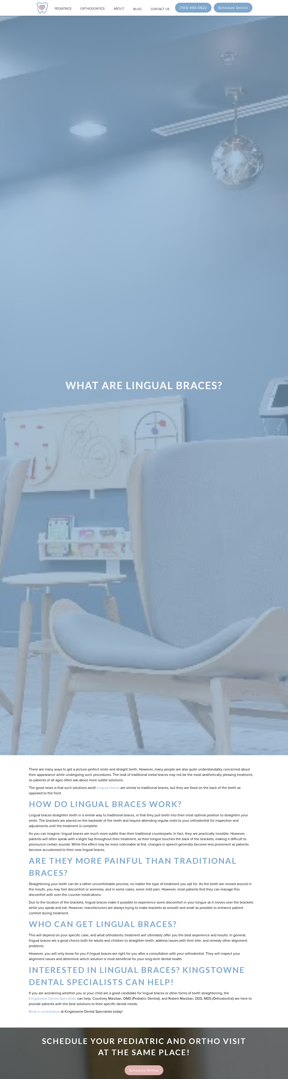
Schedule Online (233, 7)
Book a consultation (44, 1011)
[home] (42, 7)
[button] (63, 8)
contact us (160, 9)
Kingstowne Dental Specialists (52, 998)
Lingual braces (108, 787)
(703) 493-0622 (193, 7)
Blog (137, 9)
